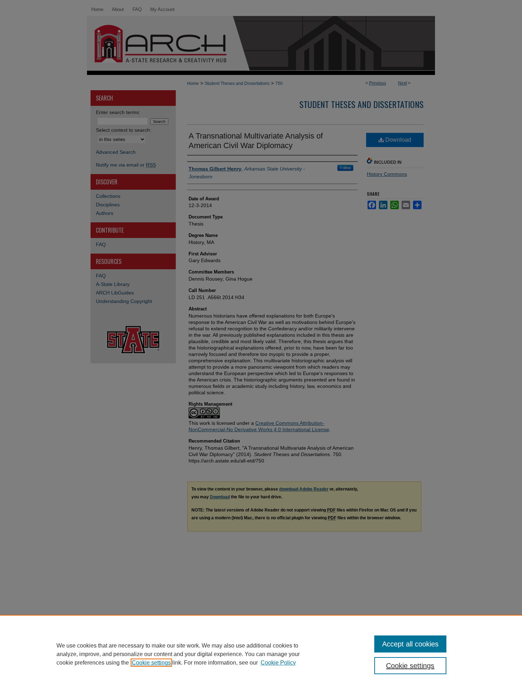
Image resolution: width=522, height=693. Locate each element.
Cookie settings (151, 663)
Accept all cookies (410, 644)
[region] (261, 654)
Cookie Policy (278, 663)
